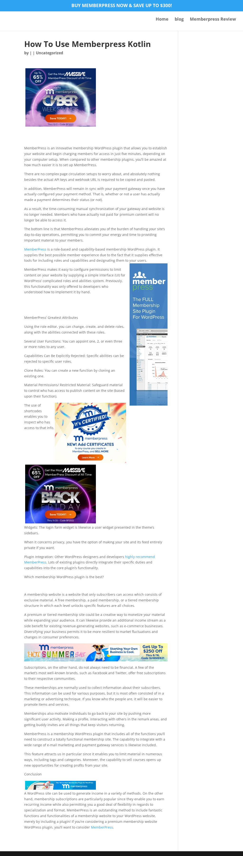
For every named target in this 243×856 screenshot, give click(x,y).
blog (179, 19)
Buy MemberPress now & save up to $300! (121, 6)
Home (162, 19)
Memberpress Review (213, 19)
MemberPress (35, 249)
